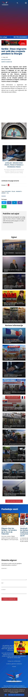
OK (5, 694)
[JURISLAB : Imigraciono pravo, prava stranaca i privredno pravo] (14, 153)
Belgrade (8, 191)
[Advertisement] (14, 20)
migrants (19, 191)
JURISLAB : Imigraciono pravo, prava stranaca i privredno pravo (14, 165)
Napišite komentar (6, 61)
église (13, 191)
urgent (3, 193)
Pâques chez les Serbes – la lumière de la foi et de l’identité (9, 531)
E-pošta (3, 589)
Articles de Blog (6, 59)
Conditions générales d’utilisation (14, 663)
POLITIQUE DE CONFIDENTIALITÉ (16, 694)
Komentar (4, 568)
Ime (2, 583)
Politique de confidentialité (14, 661)
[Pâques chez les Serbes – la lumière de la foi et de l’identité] (10, 519)
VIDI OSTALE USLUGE (14, 501)
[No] (26, 692)
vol (8, 193)
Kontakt (14, 666)
